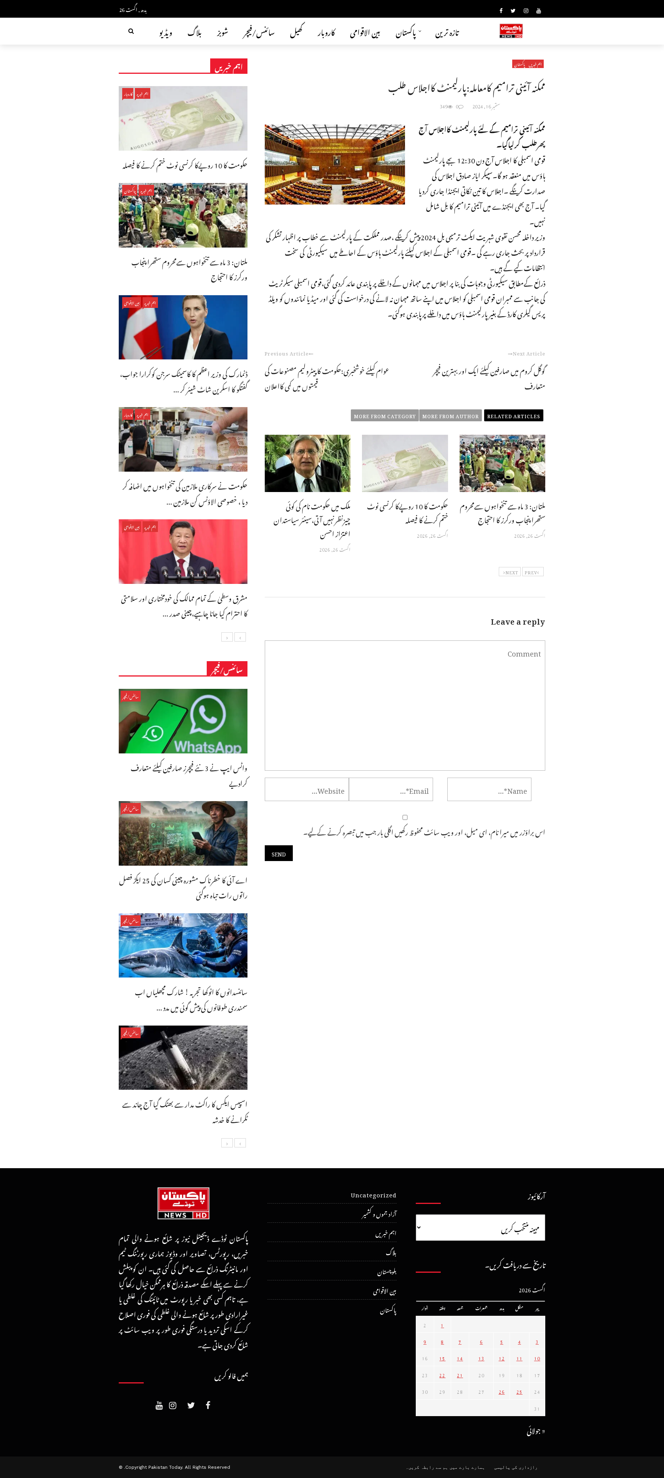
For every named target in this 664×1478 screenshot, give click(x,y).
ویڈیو (165, 31)
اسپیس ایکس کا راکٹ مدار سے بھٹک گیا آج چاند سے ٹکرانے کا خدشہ (184, 1110)
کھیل (296, 31)
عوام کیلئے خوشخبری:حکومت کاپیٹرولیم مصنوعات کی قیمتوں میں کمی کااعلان (327, 377)
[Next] (227, 637)
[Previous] (240, 637)
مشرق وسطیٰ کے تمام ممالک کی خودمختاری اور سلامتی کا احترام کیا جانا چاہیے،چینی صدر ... (184, 605)
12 (502, 1357)
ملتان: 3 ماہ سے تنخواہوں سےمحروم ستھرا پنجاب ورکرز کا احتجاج (502, 511)
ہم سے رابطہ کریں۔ (427, 1467)
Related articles (513, 415)
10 (537, 1357)
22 (442, 1374)
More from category (385, 415)
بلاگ (195, 31)
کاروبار (326, 31)
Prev (531, 571)
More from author (450, 415)
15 (442, 1357)
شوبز (222, 31)
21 (460, 1374)
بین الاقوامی (365, 31)
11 (519, 1357)
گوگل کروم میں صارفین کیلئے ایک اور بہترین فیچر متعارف (489, 377)
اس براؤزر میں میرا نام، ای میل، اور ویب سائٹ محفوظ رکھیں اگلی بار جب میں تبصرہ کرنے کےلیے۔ (424, 831)
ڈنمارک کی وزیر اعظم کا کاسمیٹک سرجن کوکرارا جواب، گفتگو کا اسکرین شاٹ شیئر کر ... (183, 380)
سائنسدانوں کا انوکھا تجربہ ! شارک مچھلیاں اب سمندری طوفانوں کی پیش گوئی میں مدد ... (191, 998)
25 (519, 1391)
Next (511, 571)
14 (460, 1357)
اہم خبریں (535, 64)
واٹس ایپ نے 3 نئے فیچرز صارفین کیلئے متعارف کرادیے (189, 774)
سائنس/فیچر (259, 31)
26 (502, 1391)
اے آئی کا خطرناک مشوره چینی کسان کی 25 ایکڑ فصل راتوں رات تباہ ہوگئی (183, 886)
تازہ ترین (447, 31)
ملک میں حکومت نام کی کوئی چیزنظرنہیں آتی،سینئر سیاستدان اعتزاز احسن (312, 518)
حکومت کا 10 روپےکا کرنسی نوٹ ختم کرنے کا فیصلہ (407, 511)
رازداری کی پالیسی (516, 1467)
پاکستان (406, 31)
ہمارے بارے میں (467, 1467)
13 (481, 1357)
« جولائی (536, 1429)
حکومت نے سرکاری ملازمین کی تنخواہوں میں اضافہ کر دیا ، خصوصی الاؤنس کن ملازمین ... (185, 492)
